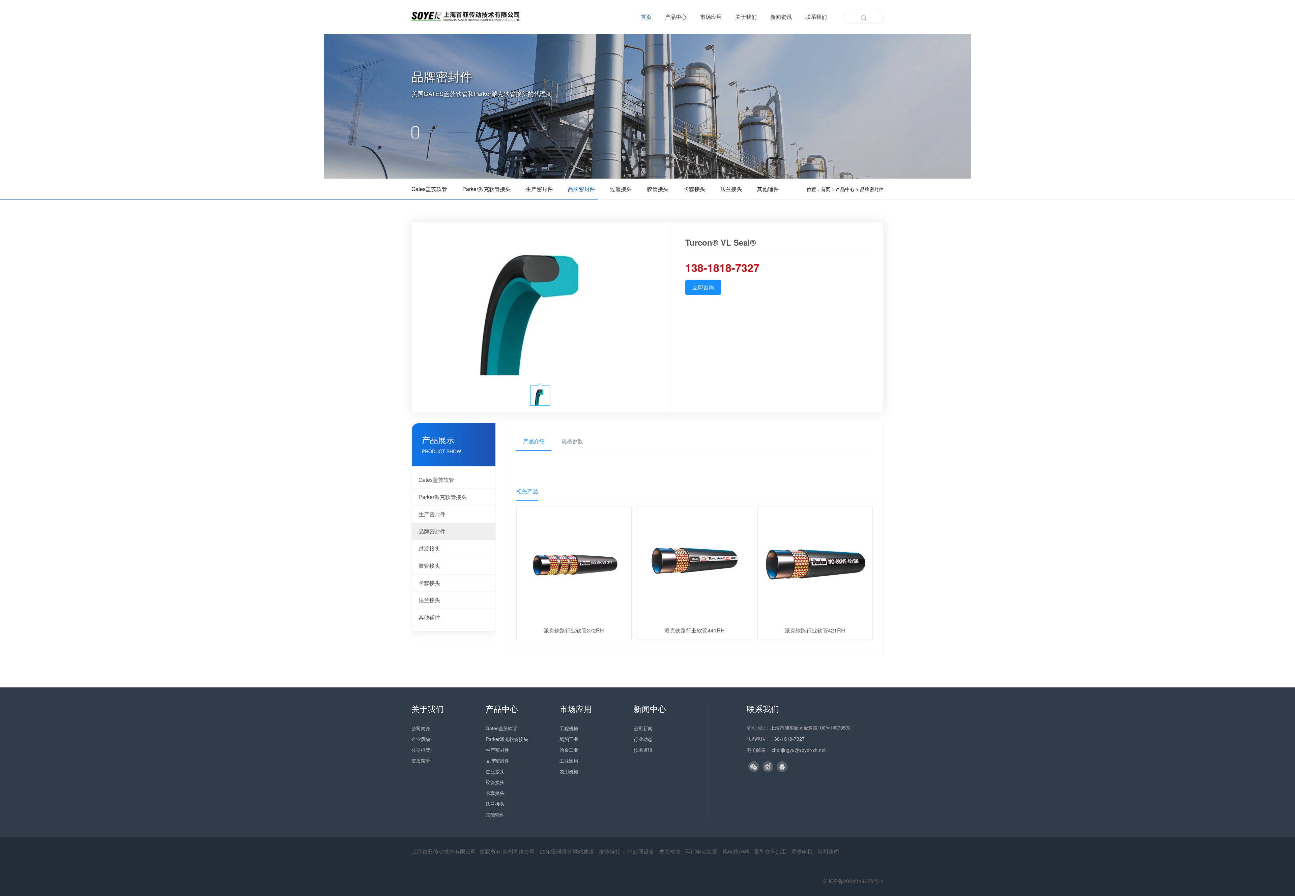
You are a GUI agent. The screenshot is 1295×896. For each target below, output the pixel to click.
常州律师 (828, 851)
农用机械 (568, 771)
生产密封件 (432, 514)
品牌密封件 (872, 189)
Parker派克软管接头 (443, 497)
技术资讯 (643, 749)
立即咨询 (703, 287)
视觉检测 (670, 851)
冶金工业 (568, 749)
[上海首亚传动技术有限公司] (465, 16)
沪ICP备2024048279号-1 (853, 881)
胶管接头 (429, 565)
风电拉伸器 (735, 851)
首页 (646, 17)
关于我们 (746, 17)
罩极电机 (802, 851)
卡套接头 (429, 583)
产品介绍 (534, 441)
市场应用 (711, 17)
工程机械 (568, 728)
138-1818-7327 (788, 738)
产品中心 (676, 17)
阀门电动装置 (701, 851)
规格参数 (572, 441)
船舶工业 (568, 739)
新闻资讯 (781, 17)
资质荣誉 (420, 760)
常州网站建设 (578, 851)
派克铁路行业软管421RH (815, 630)
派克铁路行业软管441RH (694, 630)
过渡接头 (429, 548)
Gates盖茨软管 (436, 480)
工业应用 (568, 760)
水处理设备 (640, 851)
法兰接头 (429, 600)
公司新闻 (643, 728)
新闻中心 (650, 708)
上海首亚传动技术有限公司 (443, 851)
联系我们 (816, 17)
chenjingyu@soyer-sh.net (799, 749)
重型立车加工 (770, 851)
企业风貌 (420, 739)
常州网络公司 (518, 851)
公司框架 (420, 749)
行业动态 (643, 739)
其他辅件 (429, 617)
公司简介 (420, 728)
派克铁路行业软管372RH (574, 630)
